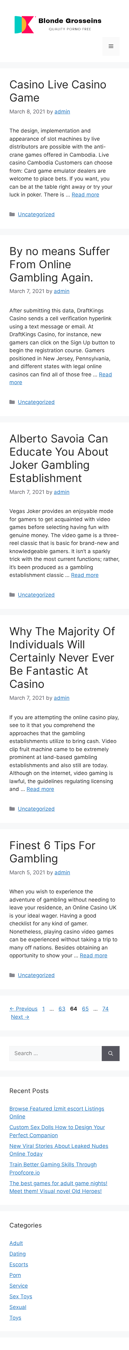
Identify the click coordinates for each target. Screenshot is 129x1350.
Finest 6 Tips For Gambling (52, 852)
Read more (85, 194)
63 (62, 1009)
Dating (17, 1254)
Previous (23, 1009)
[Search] (111, 1053)
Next (20, 1017)
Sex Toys (20, 1296)
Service (18, 1286)
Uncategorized (36, 214)
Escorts (18, 1264)
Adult (16, 1243)
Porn (15, 1275)
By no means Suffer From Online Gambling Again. (59, 264)
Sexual (17, 1307)
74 (106, 1009)
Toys (15, 1318)
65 (86, 1009)
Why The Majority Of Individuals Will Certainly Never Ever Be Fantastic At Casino (62, 657)
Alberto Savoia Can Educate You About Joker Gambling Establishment (59, 458)
